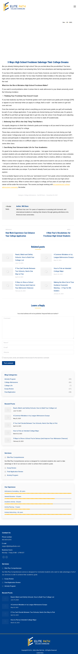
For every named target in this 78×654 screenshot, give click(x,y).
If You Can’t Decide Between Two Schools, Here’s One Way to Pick (25, 271)
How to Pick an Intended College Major (62, 269)
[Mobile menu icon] (75, 6)
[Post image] (7, 258)
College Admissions (30, 195)
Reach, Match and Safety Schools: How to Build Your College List (24, 257)
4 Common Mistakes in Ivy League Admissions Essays (64, 256)
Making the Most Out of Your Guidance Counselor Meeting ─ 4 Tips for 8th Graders (64, 286)
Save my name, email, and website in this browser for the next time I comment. (26, 358)
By (41, 195)
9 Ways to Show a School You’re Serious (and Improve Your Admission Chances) (25, 285)
